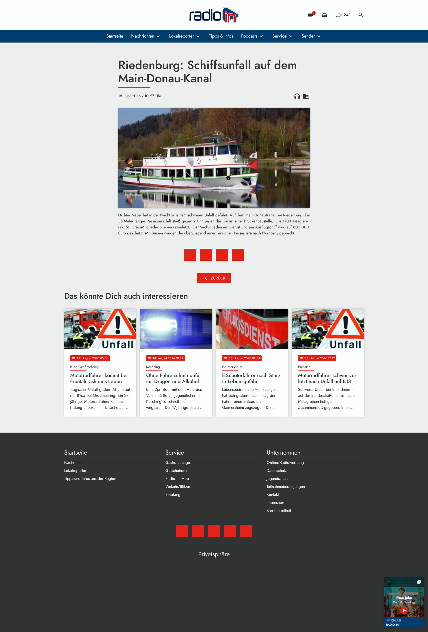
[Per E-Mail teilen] (238, 255)
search (361, 15)
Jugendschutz (277, 478)
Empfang (172, 494)
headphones (297, 96)
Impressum (275, 502)
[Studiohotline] (109, 15)
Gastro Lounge (177, 462)
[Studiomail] (69, 15)
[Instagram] (89, 15)
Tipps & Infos (221, 36)
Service (279, 36)
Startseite (114, 36)
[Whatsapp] (99, 15)
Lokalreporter (181, 36)
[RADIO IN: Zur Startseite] (214, 15)
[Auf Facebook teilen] (190, 255)
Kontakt (273, 494)
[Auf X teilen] (206, 255)
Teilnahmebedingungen (286, 486)
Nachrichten (142, 36)
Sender (308, 36)
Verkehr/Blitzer (177, 486)
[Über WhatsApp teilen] (222, 255)
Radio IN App (177, 478)
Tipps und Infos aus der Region (90, 478)
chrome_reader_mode (306, 96)
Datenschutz (277, 470)
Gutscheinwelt (177, 470)
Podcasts (249, 36)
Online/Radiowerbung (285, 462)
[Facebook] (79, 15)
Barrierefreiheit (279, 510)
